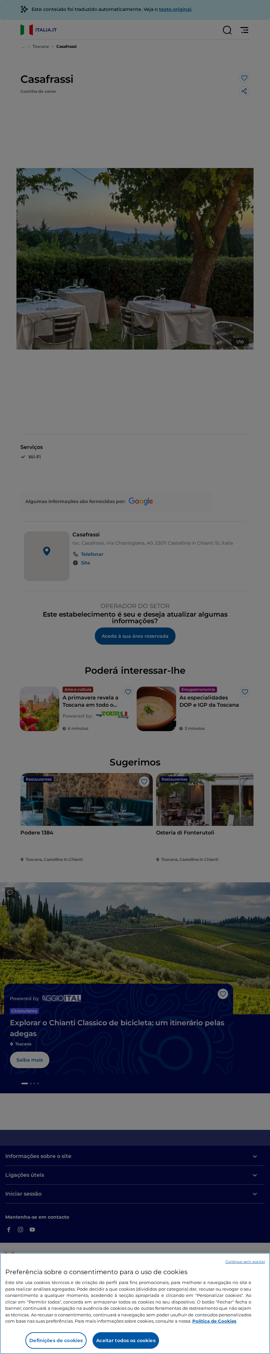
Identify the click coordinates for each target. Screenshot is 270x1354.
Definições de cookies (56, 1340)
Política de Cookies (214, 1321)
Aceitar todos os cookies (125, 1340)
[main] (135, 1303)
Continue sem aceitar (245, 1261)
